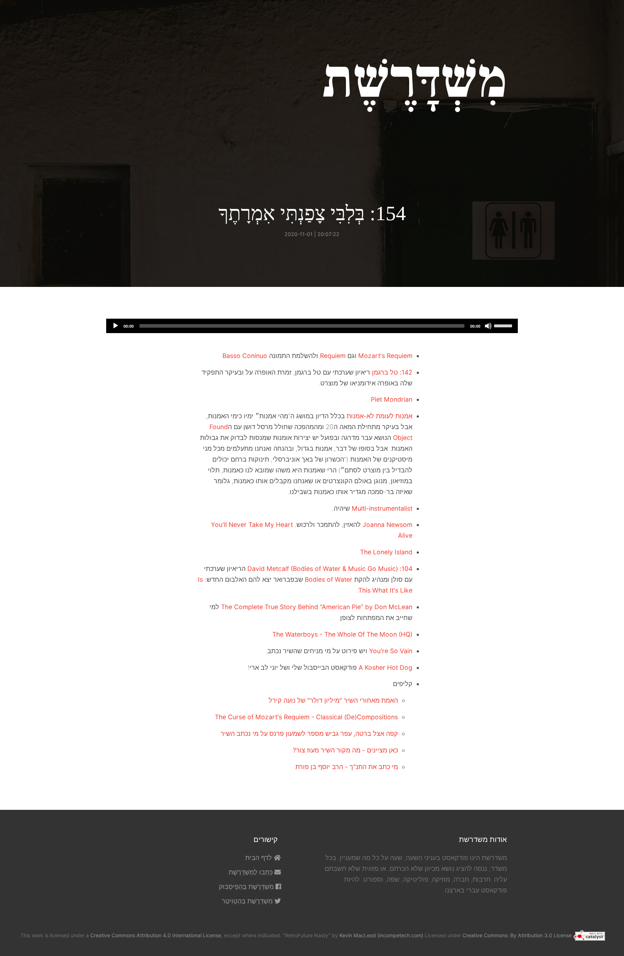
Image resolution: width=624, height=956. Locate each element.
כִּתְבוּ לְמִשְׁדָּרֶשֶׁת (251, 872)
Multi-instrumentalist (382, 508)
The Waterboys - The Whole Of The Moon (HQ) (342, 634)
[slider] (504, 325)
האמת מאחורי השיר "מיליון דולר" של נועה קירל (333, 700)
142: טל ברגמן (392, 372)
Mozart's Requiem (385, 355)
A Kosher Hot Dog (385, 667)
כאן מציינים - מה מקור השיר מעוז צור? (345, 750)
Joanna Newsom (387, 524)
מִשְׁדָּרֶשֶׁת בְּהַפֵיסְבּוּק (247, 886)
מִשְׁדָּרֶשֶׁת (414, 80)
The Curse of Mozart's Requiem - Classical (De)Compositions (306, 717)
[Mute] (488, 325)
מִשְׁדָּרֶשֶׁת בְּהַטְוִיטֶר (248, 901)
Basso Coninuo (244, 355)
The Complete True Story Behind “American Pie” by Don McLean (316, 607)
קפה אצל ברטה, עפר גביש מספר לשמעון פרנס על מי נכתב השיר (309, 733)
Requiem (333, 355)
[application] (312, 326)
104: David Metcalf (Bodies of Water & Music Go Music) (329, 568)
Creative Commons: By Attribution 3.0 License (517, 935)
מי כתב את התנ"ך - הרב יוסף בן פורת (346, 767)
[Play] (115, 325)
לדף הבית (259, 857)
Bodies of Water (328, 579)
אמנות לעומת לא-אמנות (379, 416)
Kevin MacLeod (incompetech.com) (381, 935)
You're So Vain (390, 651)
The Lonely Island (386, 552)
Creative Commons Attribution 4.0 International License (155, 935)
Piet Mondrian (391, 399)
